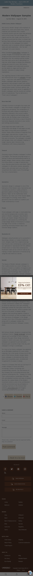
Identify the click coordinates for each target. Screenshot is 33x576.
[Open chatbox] (30, 573)
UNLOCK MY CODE (24, 293)
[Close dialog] (31, 278)
